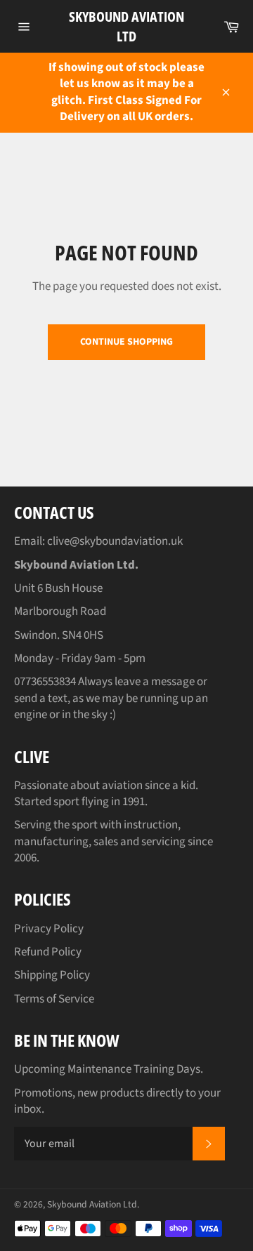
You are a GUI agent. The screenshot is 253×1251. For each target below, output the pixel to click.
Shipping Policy (52, 975)
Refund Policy (48, 952)
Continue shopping (126, 342)
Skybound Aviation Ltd (126, 26)
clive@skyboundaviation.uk (115, 541)
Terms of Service (54, 999)
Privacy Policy (49, 928)
